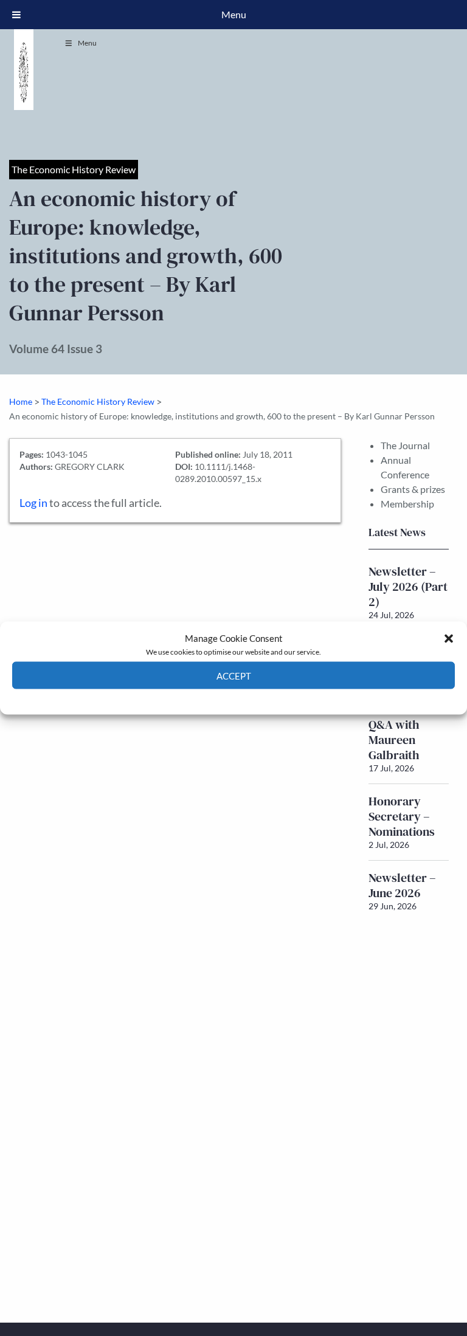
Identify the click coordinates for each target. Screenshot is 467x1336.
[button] (449, 638)
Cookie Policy (205, 698)
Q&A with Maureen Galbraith (394, 739)
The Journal (405, 445)
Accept (233, 675)
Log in (33, 503)
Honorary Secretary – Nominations (401, 816)
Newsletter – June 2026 (402, 885)
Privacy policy (255, 698)
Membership (407, 503)
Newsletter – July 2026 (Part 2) (408, 586)
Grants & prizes (413, 489)
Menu (87, 42)
